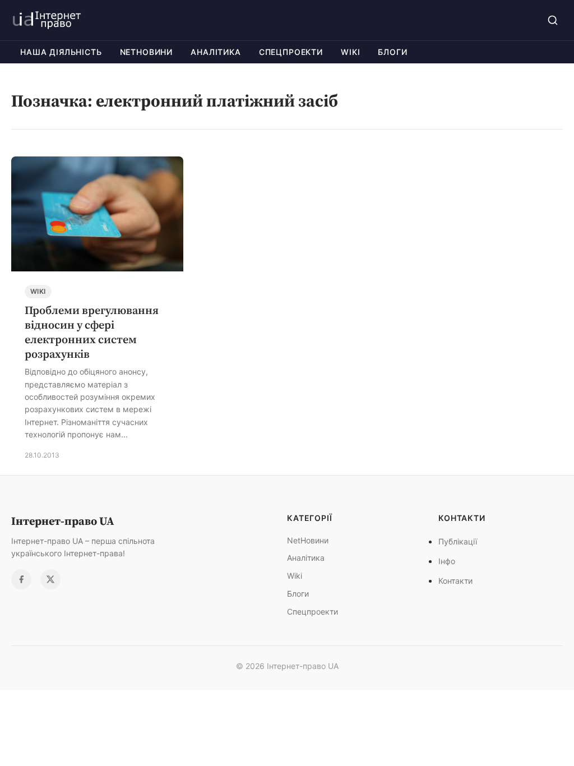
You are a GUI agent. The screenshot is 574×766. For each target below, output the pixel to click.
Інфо (446, 561)
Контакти (455, 580)
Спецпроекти (291, 52)
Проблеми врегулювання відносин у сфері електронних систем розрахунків (92, 332)
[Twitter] (50, 579)
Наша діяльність (61, 52)
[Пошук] (553, 20)
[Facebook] (21, 579)
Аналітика (216, 52)
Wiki (350, 52)
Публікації (457, 541)
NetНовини (146, 52)
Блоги (392, 52)
